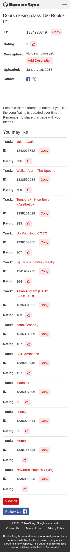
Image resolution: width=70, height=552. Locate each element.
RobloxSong (28, 523)
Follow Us (13, 511)
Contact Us (12, 528)
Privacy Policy (56, 528)
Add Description (40, 60)
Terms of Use (33, 528)
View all (11, 501)
